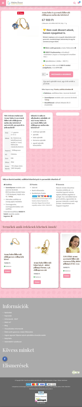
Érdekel (7, 271)
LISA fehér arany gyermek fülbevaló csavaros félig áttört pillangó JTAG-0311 (71, 260)
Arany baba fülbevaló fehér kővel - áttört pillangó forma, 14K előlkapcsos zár (42, 266)
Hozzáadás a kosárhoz (61, 74)
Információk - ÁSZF (11, 319)
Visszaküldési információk (13, 329)
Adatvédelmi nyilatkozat (13, 342)
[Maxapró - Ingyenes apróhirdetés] (41, 400)
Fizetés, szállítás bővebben (63, 89)
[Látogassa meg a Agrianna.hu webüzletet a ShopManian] (41, 392)
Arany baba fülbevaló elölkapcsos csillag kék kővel (14, 256)
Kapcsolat (8, 316)
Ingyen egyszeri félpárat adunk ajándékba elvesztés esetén (25, 335)
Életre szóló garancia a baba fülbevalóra (18, 332)
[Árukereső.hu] (41, 394)
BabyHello (8, 338)
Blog (6, 325)
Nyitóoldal (8, 313)
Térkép (46, 100)
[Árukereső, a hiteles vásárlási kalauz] (76, 372)
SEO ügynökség (41, 403)
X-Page (55, 380)
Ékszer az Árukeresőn (41, 396)
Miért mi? (7, 322)
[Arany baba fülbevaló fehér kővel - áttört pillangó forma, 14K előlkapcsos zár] (44, 246)
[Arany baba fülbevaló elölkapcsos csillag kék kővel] (15, 242)
